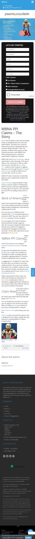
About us (7, 409)
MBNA (3, 140)
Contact (6, 411)
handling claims (6, 252)
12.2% (12, 214)
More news (25, 348)
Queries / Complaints (11, 448)
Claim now (4, 315)
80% (11, 261)
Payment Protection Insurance (11, 245)
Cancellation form (10, 451)
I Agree (28, 537)
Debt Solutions (12, 86)
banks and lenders (18, 159)
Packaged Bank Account (16, 89)
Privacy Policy (15, 112)
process (14, 305)
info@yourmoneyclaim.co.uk (13, 8)
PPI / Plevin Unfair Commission (18, 83)
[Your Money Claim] (16, 14)
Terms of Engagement (11, 416)
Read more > (7, 397)
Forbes (25, 195)
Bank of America (6, 183)
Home (6, 406)
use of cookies (6, 537)
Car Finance (11, 80)
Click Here (12, 298)
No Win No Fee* (9, 310)
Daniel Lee (8, 346)
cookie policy (19, 537)
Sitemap (21, 530)
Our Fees (7, 413)
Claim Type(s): (11, 77)
